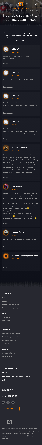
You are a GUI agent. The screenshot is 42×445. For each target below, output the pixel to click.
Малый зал (6, 320)
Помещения (6, 298)
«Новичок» (6, 343)
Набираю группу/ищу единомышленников (17, 308)
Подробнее (7, 63)
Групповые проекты (9, 340)
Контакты (5, 384)
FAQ (3, 380)
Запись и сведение (8, 365)
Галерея (5, 372)
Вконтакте (11, 38)
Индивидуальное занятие (11, 333)
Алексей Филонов (19, 147)
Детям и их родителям (10, 337)
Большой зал (6, 317)
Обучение (6, 329)
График (4, 301)
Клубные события (8, 353)
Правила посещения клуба (11, 304)
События (5, 349)
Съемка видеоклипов (9, 368)
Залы (4, 313)
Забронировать (11, 409)
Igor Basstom (17, 186)
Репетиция (6, 294)
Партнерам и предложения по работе (16, 376)
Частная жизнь (7, 356)
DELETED (15, 49)
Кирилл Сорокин (19, 232)
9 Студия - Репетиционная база (25, 255)
